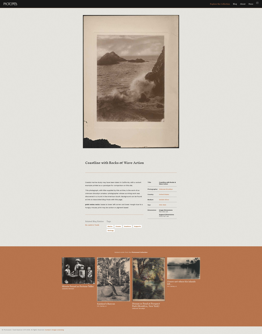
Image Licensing (58, 330)
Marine (110, 226)
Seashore (127, 226)
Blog (235, 4)
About (242, 4)
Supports (137, 226)
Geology (111, 230)
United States (164, 194)
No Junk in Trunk (92, 225)
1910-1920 (162, 205)
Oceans (118, 226)
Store (250, 4)
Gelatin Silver (164, 199)
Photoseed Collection (139, 252)
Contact (48, 330)
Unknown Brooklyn (166, 189)
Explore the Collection (220, 4)
